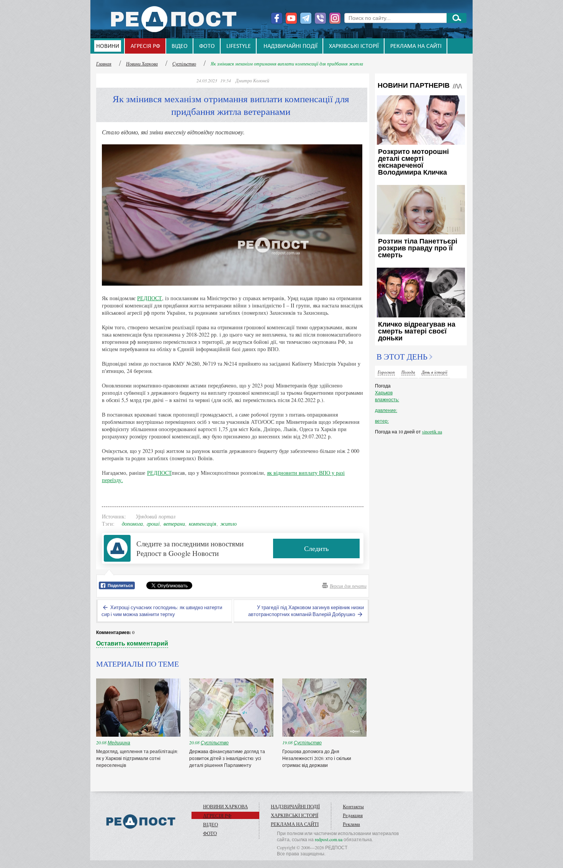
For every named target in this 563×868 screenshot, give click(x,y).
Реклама (351, 824)
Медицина (119, 742)
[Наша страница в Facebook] (277, 18)
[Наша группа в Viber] (320, 18)
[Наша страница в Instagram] (335, 18)
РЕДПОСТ (149, 298)
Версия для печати (348, 586)
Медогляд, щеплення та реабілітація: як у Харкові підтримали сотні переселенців (137, 758)
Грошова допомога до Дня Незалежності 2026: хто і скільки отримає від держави (316, 758)
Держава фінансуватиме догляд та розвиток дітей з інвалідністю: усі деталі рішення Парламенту (227, 758)
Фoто (207, 46)
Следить (316, 548)
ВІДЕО (180, 46)
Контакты (353, 806)
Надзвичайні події (290, 46)
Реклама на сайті (416, 46)
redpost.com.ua (328, 839)
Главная (103, 63)
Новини (107, 46)
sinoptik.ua (432, 431)
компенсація (202, 523)
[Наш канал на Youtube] (291, 18)
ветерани (174, 523)
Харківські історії (354, 46)
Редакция (353, 815)
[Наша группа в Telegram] (306, 18)
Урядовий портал (155, 516)
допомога (132, 523)
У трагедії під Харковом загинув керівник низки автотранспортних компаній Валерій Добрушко (306, 611)
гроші (153, 523)
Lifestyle (238, 46)
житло (228, 523)
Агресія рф (145, 46)
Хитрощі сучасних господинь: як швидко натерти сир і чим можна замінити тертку (161, 611)
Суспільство (184, 63)
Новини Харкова (142, 63)
